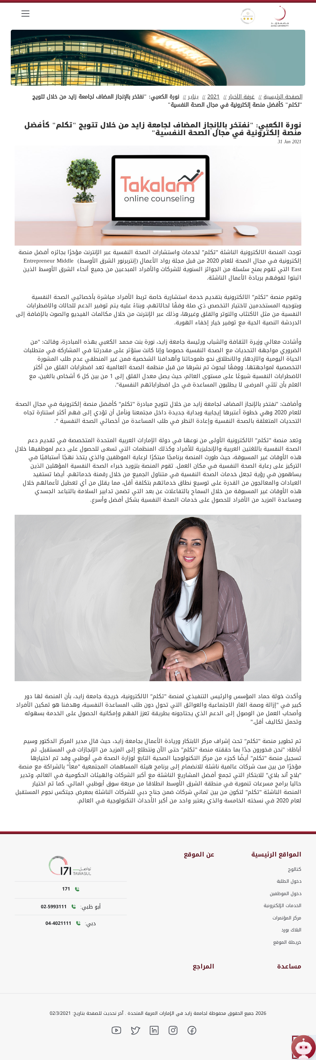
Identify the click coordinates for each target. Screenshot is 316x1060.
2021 (213, 97)
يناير (193, 97)
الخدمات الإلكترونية (282, 905)
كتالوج (294, 869)
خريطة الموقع (287, 942)
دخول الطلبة (289, 881)
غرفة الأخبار (242, 97)
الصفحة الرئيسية (283, 97)
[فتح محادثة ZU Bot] (303, 1047)
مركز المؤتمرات (286, 917)
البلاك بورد (291, 929)
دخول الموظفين (285, 893)
